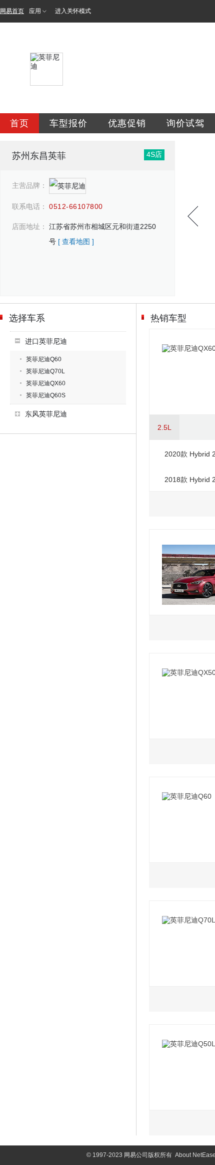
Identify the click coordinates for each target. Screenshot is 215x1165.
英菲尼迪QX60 (46, 383)
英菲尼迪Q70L (45, 371)
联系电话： (29, 206)
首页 (19, 123)
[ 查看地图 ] (76, 242)
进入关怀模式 (73, 11)
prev (193, 216)
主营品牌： (29, 185)
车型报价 (69, 123)
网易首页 (12, 11)
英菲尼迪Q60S (46, 395)
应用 (35, 11)
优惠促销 (127, 123)
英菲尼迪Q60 (44, 359)
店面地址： (29, 226)
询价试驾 (185, 123)
